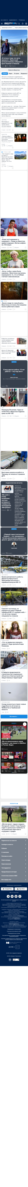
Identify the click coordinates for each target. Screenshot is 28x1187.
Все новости (4, 20)
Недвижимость (13, 20)
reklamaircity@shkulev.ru (14, 923)
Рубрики (4, 848)
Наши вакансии (6, 864)
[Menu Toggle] (2, 23)
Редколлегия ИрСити (14, 483)
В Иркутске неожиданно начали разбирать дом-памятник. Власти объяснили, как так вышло (9, 341)
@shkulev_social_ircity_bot (18, 925)
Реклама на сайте (6, 856)
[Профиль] (26, 23)
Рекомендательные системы (14, 933)
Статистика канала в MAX (9, 875)
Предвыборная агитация (9, 872)
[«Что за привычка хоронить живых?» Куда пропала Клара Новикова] (14, 630)
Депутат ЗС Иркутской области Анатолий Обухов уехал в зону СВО (8, 352)
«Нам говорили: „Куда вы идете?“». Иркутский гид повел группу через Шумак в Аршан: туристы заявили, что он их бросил (7, 158)
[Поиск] (19, 23)
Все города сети (6, 879)
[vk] (12, 896)
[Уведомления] (22, 23)
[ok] (19, 896)
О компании (5, 852)
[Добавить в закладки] (26, 66)
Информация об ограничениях (14, 929)
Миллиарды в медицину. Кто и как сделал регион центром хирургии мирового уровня (7, 124)
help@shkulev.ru (17, 919)
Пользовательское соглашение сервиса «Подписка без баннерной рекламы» (14, 936)
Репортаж (14, 803)
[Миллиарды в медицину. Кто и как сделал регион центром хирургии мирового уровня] (20, 123)
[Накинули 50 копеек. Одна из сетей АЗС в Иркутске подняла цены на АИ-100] (14, 397)
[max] (15, 896)
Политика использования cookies (14, 931)
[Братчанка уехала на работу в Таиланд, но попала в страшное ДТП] (14, 460)
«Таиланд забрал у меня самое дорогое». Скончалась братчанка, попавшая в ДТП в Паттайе (7, 139)
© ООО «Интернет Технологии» (14, 956)
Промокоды (22, 20)
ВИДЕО (14, 723)
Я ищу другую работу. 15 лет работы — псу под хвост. (14, 370)
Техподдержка (6, 868)
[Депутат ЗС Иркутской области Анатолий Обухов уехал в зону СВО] (21, 353)
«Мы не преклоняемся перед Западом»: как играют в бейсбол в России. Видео (13, 743)
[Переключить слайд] (25, 724)
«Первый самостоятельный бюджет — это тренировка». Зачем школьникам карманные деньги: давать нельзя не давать (14, 537)
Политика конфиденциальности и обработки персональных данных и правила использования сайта (14, 939)
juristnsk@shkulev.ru (16, 917)
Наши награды (5, 860)
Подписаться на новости (9, 840)
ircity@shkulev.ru (20, 915)
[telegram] (8, 896)
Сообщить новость (7, 844)
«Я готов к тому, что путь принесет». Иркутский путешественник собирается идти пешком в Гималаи (12, 60)
